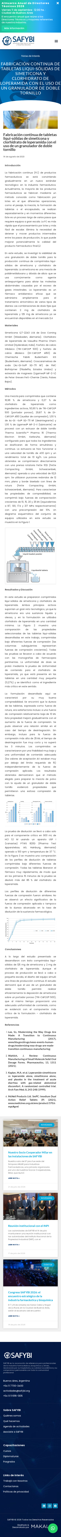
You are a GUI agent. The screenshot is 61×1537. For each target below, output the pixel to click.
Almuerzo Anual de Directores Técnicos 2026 (25, 4)
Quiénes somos (12, 1415)
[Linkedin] (43, 1505)
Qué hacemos (11, 1421)
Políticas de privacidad (16, 1491)
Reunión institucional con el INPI (28, 1226)
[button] (56, 41)
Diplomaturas (11, 1456)
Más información (14, 28)
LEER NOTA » (14, 1178)
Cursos (7, 1451)
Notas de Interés (30, 55)
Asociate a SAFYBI (13, 1431)
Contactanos (10, 1486)
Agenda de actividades (16, 1426)
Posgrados (9, 1461)
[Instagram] (49, 1505)
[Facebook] (55, 1505)
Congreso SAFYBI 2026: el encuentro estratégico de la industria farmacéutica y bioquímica (30, 1296)
